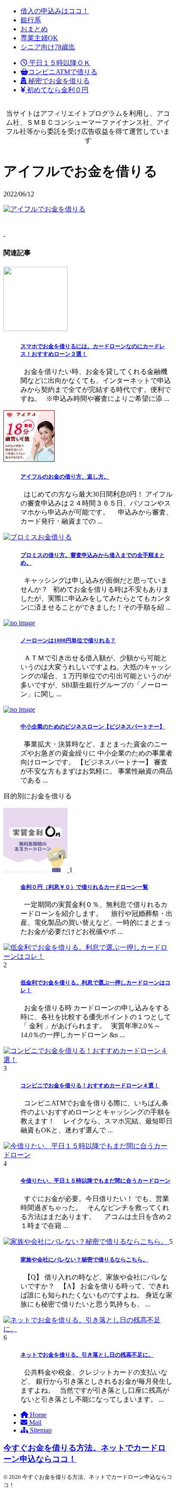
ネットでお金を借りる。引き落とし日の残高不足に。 (87, 1355)
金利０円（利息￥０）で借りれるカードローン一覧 (84, 887)
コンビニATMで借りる (62, 71)
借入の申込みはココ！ (55, 11)
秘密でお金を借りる (58, 80)
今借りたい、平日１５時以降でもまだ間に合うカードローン (95, 1180)
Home (37, 1414)
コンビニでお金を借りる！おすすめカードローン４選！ (90, 1085)
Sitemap (40, 1430)
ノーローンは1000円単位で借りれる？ (68, 640)
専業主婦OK (39, 38)
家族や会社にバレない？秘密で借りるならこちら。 (84, 1259)
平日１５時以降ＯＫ (59, 62)
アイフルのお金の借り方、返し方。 (65, 476)
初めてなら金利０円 (56, 89)
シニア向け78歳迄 (48, 47)
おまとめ (34, 29)
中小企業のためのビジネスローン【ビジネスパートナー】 (93, 726)
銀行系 (31, 20)
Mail (34, 1422)
